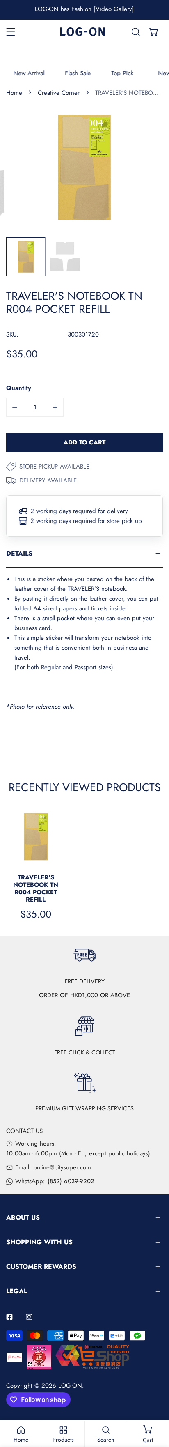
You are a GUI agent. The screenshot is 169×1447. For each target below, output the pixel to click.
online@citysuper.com (62, 1167)
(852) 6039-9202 (71, 1181)
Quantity (18, 388)
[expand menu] (11, 32)
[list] (84, 167)
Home (14, 92)
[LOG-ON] (82, 31)
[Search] (136, 32)
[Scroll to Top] (154, 1403)
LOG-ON (70, 1385)
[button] (154, 32)
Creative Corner (59, 92)
